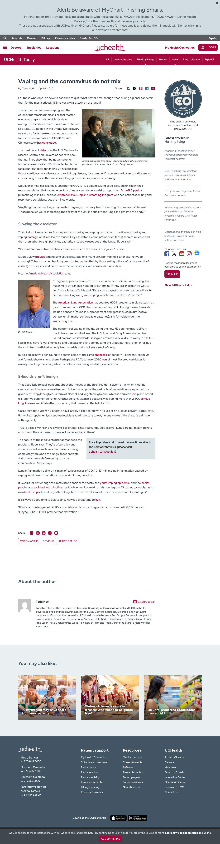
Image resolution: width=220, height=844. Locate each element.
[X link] (174, 253)
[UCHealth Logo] (30, 748)
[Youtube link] (181, 253)
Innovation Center (175, 777)
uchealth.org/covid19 (102, 451)
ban (104, 359)
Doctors (16, 47)
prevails (40, 256)
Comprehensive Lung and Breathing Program (84, 195)
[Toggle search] (5, 38)
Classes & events (132, 762)
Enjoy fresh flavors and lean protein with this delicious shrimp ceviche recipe (180, 175)
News (175, 59)
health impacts (33, 492)
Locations (52, 47)
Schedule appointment (94, 762)
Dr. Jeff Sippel (130, 190)
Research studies (65, 38)
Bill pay (45, 38)
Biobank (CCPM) (174, 787)
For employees (131, 777)
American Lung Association (76, 302)
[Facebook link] (166, 253)
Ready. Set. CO (67, 541)
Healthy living (145, 59)
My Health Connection (180, 47)
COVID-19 (48, 541)
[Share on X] (134, 88)
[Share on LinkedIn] (147, 88)
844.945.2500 (32, 794)
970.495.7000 (32, 771)
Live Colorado (191, 59)
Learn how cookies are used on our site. (188, 832)
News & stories (131, 787)
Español (213, 38)
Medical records (132, 757)
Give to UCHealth (175, 772)
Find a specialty (90, 777)
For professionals (133, 782)
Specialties (33, 47)
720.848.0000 (32, 761)
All (107, 59)
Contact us (171, 792)
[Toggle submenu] (5, 47)
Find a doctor (88, 767)
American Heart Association (46, 273)
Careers (31, 38)
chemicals (101, 355)
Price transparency (92, 792)
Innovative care (123, 59)
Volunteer (170, 767)
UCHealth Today (19, 59)
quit (97, 499)
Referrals (16, 38)
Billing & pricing (90, 787)
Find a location (89, 772)
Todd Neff (28, 88)
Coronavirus (29, 541)
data (43, 150)
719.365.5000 (32, 780)
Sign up (172, 274)
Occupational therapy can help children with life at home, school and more (182, 236)
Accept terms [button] (110, 838)
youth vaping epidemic (115, 483)
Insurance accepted (92, 782)
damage (33, 237)
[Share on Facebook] (128, 88)
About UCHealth (174, 757)
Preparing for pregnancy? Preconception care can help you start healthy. (181, 154)
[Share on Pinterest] (141, 88)
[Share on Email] (153, 88)
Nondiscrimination (175, 782)
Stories (162, 59)
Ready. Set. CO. (89, 38)
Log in (211, 47)
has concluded (46, 142)
